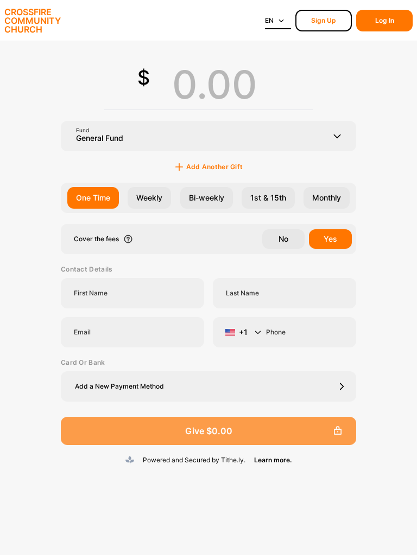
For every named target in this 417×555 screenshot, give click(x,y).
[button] (208, 386)
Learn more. (273, 460)
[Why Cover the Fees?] (128, 239)
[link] (323, 20)
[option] (93, 198)
